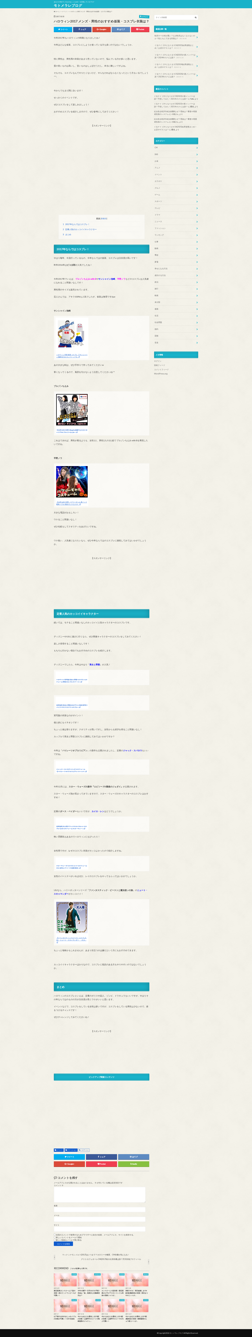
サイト (56, 1225)
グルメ (157, 188)
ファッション (72, 1150)
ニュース (158, 221)
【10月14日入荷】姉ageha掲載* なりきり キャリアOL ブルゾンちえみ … (71, 431)
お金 (156, 161)
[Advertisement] (101, 145)
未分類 (157, 302)
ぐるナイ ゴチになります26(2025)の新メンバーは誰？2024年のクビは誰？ (175, 56)
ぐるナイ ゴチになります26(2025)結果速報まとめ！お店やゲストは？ (174, 46)
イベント (59, 1150)
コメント (58, 1185)
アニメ (157, 168)
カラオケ (158, 181)
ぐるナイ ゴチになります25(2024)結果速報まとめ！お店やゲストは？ (174, 65)
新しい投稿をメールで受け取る (69, 1240)
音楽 (156, 342)
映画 (156, 295)
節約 (156, 329)
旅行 (156, 289)
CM (156, 147)
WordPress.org (160, 374)
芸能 (156, 336)
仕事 (156, 242)
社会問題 (158, 322)
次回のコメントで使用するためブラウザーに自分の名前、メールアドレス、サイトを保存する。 (95, 1235)
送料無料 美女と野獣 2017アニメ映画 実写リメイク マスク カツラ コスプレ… (72, 706)
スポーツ (158, 201)
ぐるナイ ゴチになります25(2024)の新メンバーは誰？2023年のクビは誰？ (175, 75)
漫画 (156, 309)
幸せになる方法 (161, 268)
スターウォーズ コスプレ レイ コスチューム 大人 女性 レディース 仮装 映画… (71, 867)
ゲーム (157, 194)
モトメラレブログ (68, 5)
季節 (156, 255)
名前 (55, 1206)
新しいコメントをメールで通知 (69, 1237)
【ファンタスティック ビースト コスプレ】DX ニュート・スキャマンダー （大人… (71, 939)
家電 (156, 262)
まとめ (67, 234)
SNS (156, 154)
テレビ (157, 208)
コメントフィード (161, 369)
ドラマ (157, 215)
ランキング (159, 235)
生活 (156, 315)
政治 (156, 282)
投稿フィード (159, 365)
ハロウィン (84, 1150)
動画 (156, 248)
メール (56, 1215)
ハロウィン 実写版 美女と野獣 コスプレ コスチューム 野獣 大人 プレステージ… (71, 681)
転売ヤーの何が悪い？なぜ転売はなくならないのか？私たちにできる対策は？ (175, 37)
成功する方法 (160, 275)
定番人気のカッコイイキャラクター (80, 229)
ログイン (157, 361)
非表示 (104, 218)
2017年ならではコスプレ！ (76, 224)
